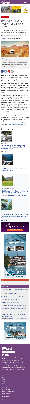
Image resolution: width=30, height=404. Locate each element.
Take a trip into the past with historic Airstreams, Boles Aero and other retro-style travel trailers (14, 147)
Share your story (6, 389)
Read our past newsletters (8, 391)
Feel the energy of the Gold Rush (10, 302)
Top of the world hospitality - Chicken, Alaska (13, 308)
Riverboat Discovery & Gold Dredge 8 (17, 305)
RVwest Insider (5, 17)
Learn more (4, 220)
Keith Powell (5, 38)
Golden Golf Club (12, 299)
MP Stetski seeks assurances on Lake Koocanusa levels (14, 169)
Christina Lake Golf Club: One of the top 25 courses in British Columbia (15, 192)
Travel (3, 381)
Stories (4, 376)
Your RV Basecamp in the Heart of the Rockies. (14, 296)
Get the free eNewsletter (8, 387)
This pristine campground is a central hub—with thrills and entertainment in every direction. (14, 216)
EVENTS (3, 280)
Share (3, 383)
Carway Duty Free (12, 293)
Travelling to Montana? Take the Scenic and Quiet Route (14, 290)
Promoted (4, 377)
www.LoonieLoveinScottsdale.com (17, 124)
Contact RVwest (6, 393)
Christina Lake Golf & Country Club (17, 195)
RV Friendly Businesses (12, 212)
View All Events (25, 283)
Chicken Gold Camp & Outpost (16, 311)
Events (4, 379)
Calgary (3, 212)
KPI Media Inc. (5, 396)
